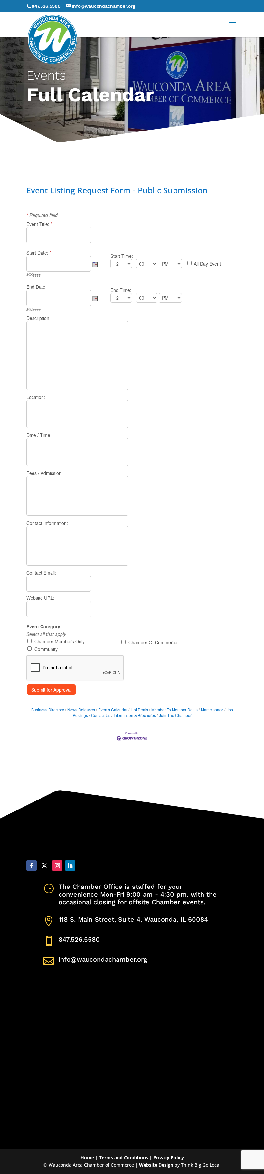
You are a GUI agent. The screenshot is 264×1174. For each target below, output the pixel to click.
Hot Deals (139, 709)
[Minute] (147, 263)
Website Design (156, 1165)
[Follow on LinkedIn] (70, 865)
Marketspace (212, 709)
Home (87, 1157)
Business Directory (47, 709)
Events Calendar (112, 709)
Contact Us (100, 715)
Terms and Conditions (123, 1157)
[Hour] (121, 263)
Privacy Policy (168, 1157)
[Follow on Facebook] (31, 865)
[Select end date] (95, 298)
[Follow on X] (44, 865)
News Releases (81, 709)
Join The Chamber (175, 715)
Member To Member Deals (174, 709)
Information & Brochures (135, 715)
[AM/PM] (171, 263)
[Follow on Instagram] (57, 865)
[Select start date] (95, 264)
